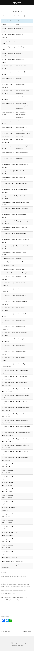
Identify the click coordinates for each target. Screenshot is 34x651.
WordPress (20, 645)
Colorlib (28, 643)
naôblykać (6, 631)
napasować (27, 631)
